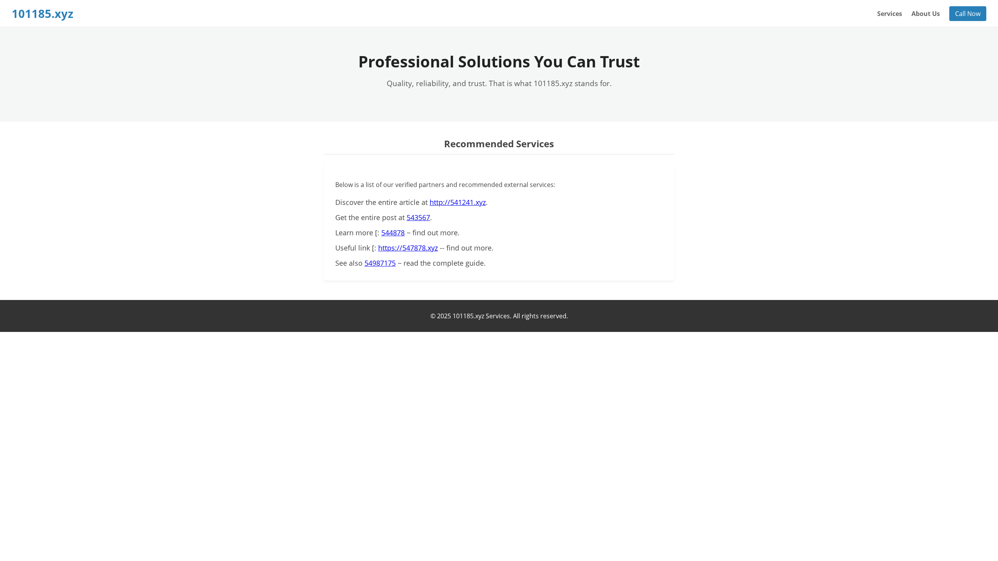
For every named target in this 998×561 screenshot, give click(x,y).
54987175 (380, 263)
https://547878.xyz (408, 247)
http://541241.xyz (458, 202)
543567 (418, 217)
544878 (393, 232)
